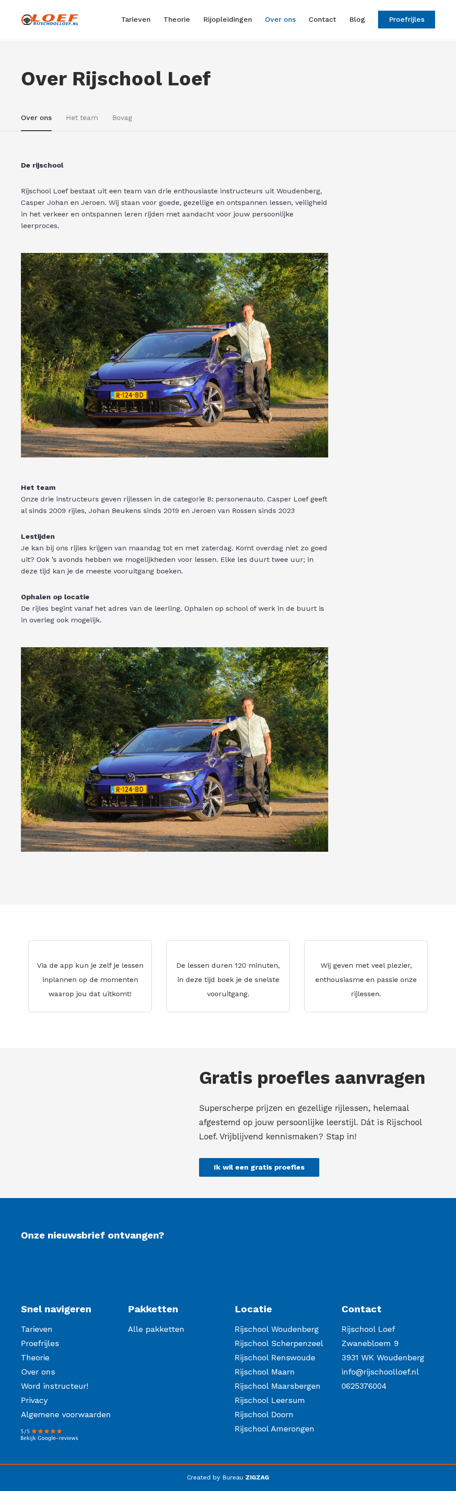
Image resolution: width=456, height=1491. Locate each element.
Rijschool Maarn (265, 1371)
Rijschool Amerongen (274, 1428)
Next (308, 357)
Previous (35, 357)
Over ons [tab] (36, 117)
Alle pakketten (156, 1329)
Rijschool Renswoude (275, 1357)
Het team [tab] (82, 117)
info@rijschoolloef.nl (380, 1371)
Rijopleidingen (227, 19)
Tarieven (136, 19)
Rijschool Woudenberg (277, 1329)
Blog (357, 19)
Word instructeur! (54, 1386)
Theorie (176, 19)
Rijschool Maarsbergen (278, 1386)
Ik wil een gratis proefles (259, 1167)
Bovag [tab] (122, 117)
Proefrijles (406, 19)
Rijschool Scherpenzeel (279, 1343)
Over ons (280, 19)
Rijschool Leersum (270, 1400)
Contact (322, 19)
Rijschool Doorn (264, 1414)
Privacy (34, 1400)
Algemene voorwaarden (66, 1414)
